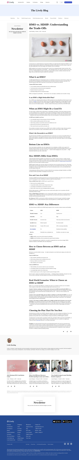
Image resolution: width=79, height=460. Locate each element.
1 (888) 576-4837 (38, 428)
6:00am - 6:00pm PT (39, 432)
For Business (35, 2)
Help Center (28, 436)
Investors (19, 432)
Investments (9, 434)
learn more (38, 320)
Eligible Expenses (29, 434)
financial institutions (37, 450)
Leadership (19, 430)
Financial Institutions (11, 432)
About (18, 426)
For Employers (9, 428)
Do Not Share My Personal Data (41, 444)
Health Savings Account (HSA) (65, 161)
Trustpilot (37, 434)
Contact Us (37, 424)
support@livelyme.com (39, 426)
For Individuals (9, 426)
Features (9, 424)
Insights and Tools (29, 426)
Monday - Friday (38, 430)
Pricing (41, 2)
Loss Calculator (29, 432)
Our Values (19, 428)
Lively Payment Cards (11, 439)
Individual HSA (21, 2)
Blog (27, 428)
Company (19, 424)
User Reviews (20, 439)
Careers (18, 434)
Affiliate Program (20, 438)
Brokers (8, 430)
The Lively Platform (10, 436)
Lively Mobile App (10, 438)
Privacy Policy (33, 444)
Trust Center (28, 438)
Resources (47, 2)
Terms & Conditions (50, 444)
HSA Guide (28, 430)
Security (18, 436)
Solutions (28, 2)
